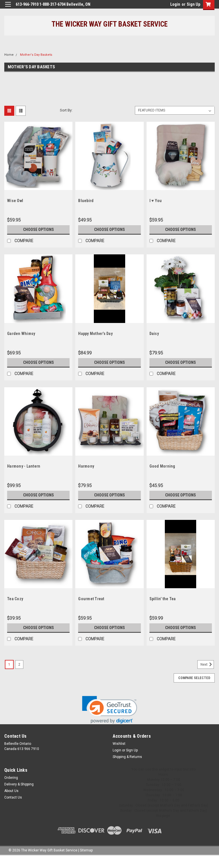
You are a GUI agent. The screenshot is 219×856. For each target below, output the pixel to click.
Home (9, 55)
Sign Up (193, 4)
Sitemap (86, 850)
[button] (109, 709)
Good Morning (162, 466)
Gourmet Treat (91, 598)
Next (204, 665)
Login (175, 4)
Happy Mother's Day (95, 333)
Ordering (11, 778)
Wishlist (119, 744)
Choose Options (38, 229)
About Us (11, 791)
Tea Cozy (15, 598)
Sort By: (66, 110)
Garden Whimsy (21, 333)
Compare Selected (194, 678)
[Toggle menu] (8, 8)
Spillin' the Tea (162, 598)
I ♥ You (155, 200)
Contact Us (13, 797)
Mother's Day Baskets (36, 55)
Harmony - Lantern (23, 466)
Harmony (86, 466)
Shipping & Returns (127, 757)
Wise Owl (15, 200)
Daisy (154, 333)
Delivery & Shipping (19, 784)
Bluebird (86, 200)
